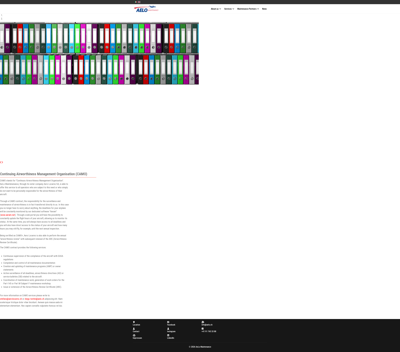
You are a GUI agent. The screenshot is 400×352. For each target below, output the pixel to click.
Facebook (171, 324)
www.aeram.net (8, 215)
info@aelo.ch (207, 324)
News (264, 9)
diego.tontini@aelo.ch (34, 299)
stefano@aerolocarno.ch (11, 299)
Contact (136, 331)
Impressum (137, 338)
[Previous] (0, 162)
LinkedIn (170, 338)
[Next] (2, 162)
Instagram (171, 331)
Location (136, 324)
